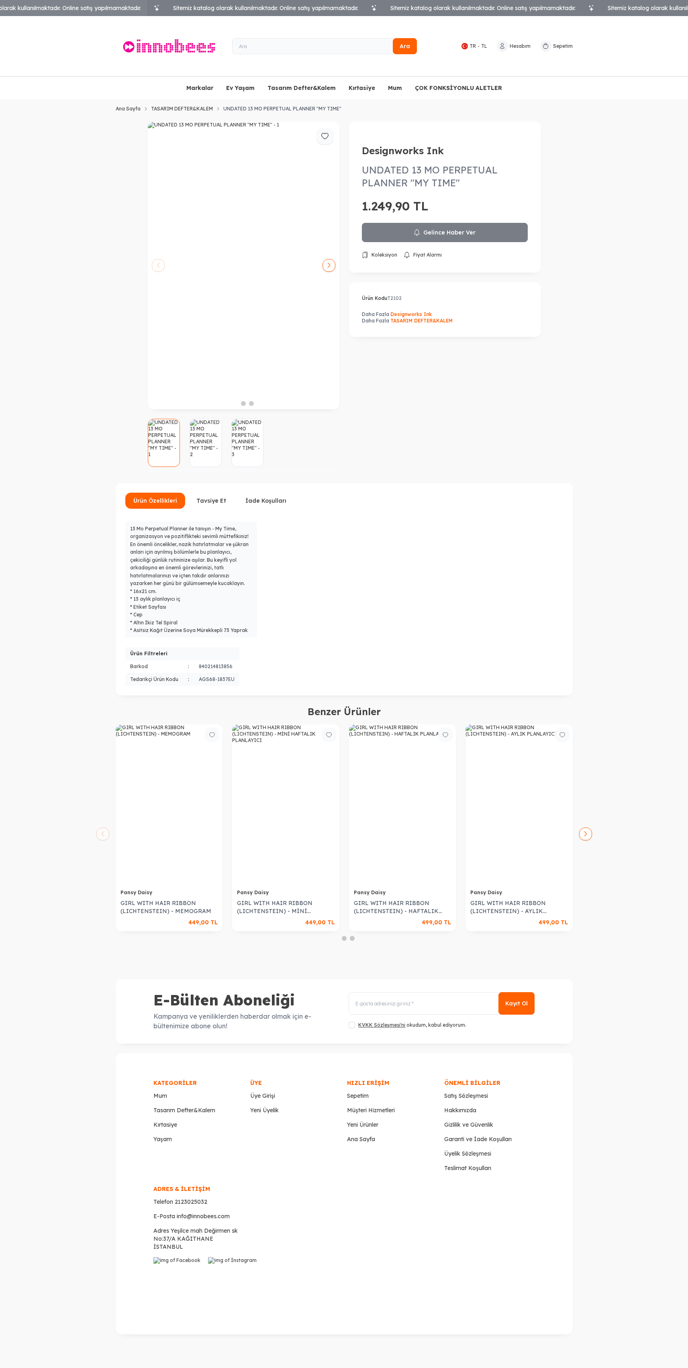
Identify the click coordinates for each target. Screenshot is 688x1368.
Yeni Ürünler (362, 1124)
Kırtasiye (362, 88)
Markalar (199, 88)
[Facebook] (179, 1283)
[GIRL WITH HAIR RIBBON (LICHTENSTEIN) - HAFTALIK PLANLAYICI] (402, 804)
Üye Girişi (262, 1095)
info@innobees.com (203, 1216)
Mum (395, 88)
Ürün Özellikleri (155, 500)
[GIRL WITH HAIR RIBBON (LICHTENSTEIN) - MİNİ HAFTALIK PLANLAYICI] (285, 804)
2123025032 (191, 1201)
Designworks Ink (403, 151)
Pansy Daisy (137, 892)
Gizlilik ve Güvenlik (468, 1124)
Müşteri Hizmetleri (371, 1110)
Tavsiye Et (211, 500)
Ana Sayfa (128, 109)
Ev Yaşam (240, 88)
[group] (243, 265)
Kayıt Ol (516, 1003)
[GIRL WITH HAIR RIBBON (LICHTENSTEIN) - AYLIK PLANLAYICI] (519, 804)
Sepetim (358, 1095)
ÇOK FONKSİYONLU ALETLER (458, 88)
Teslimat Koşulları (467, 1168)
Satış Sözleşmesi (466, 1095)
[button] (235, 403)
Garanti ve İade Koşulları (478, 1139)
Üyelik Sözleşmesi (467, 1153)
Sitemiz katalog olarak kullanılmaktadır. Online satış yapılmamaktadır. (265, 8)
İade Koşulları (265, 500)
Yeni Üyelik (264, 1110)
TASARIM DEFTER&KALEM (182, 109)
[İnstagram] (233, 1283)
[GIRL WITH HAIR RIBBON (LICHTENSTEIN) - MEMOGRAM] (169, 804)
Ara (405, 46)
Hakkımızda (460, 1110)
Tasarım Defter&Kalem (301, 88)
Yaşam (162, 1139)
